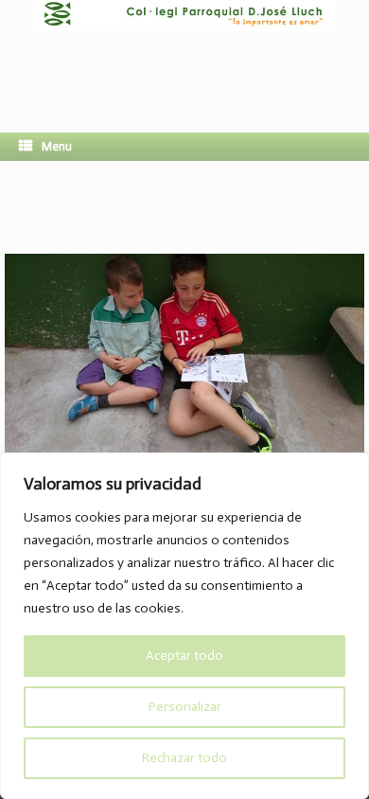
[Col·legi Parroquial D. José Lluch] (184, 52)
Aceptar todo (184, 656)
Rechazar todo (184, 758)
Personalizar (185, 707)
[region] (184, 626)
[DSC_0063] (184, 448)
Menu (57, 146)
